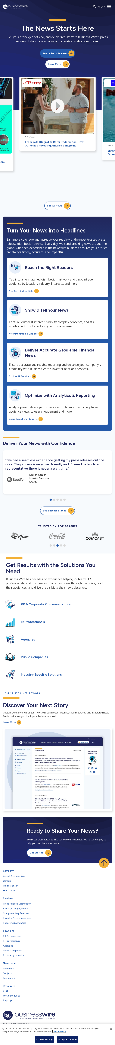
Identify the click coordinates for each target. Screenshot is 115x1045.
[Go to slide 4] (61, 500)
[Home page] (15, 7)
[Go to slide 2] (54, 500)
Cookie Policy (59, 1031)
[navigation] (109, 7)
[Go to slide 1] (51, 500)
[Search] (94, 6)
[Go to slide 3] (57, 500)
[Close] (111, 1029)
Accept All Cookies (67, 1039)
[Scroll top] (104, 863)
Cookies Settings (44, 1039)
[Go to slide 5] (64, 500)
